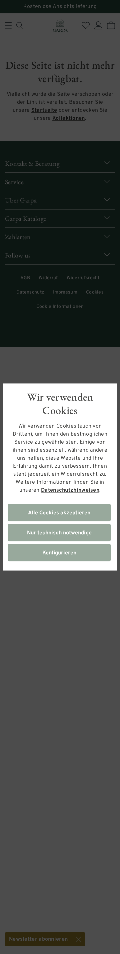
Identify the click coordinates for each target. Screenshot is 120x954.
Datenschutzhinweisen (70, 490)
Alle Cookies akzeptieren (59, 513)
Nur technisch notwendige (59, 533)
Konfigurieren (59, 553)
